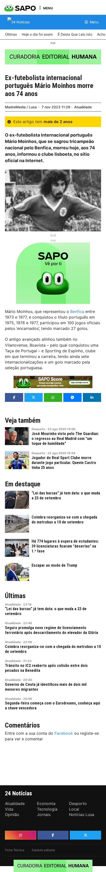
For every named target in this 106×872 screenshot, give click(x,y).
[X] (85, 835)
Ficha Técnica (14, 850)
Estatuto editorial (43, 850)
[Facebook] (53, 835)
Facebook (63, 733)
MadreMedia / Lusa (21, 107)
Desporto (38, 429)
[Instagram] (20, 835)
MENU (48, 8)
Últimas (15, 596)
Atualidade (83, 107)
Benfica (77, 311)
